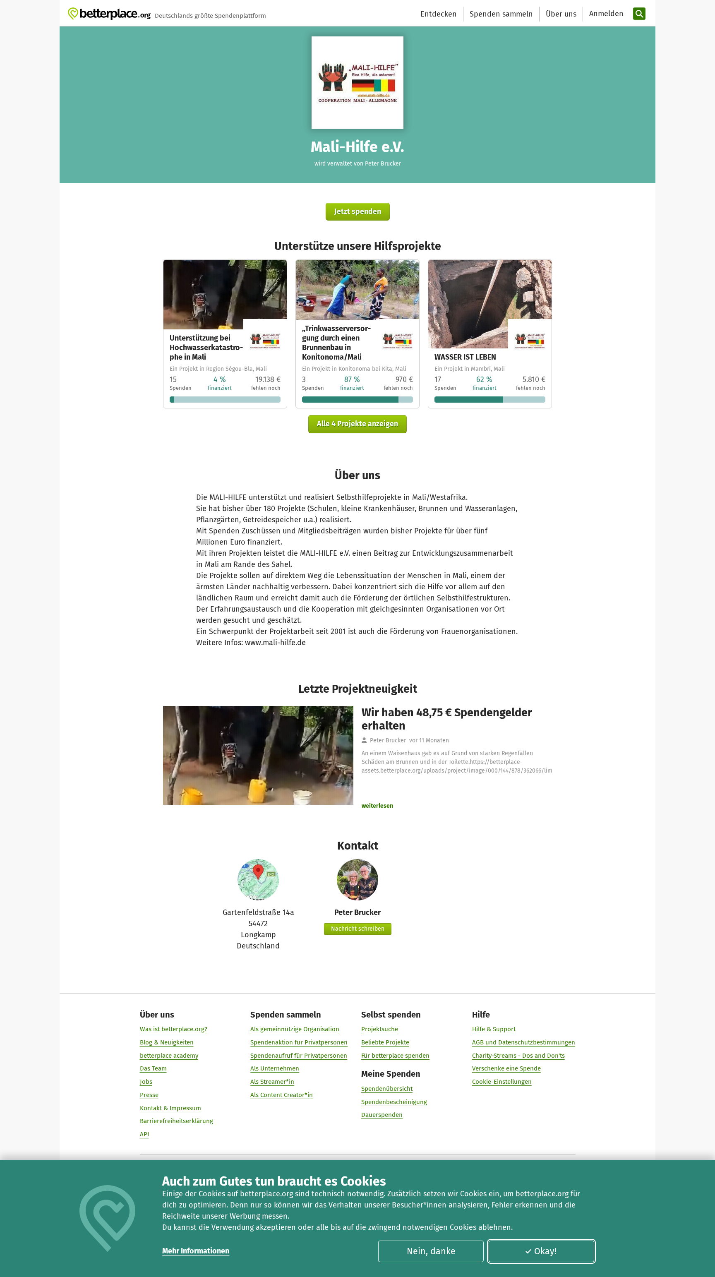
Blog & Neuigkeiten (167, 1042)
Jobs (146, 1081)
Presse (149, 1095)
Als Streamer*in (272, 1081)
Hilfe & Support (494, 1029)
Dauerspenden (382, 1115)
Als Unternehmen (274, 1068)
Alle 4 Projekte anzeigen (357, 423)
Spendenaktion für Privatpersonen (299, 1042)
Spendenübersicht (387, 1088)
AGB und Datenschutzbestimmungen (523, 1042)
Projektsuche (379, 1029)
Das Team (153, 1068)
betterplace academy (169, 1055)
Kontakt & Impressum (170, 1108)
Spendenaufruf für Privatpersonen (298, 1055)
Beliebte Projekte (385, 1042)
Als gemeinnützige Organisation (294, 1029)
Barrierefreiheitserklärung (176, 1121)
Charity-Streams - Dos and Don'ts (518, 1055)
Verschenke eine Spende (506, 1068)
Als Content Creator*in (281, 1095)
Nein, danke (431, 1251)
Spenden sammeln (501, 14)
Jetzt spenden (357, 211)
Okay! (545, 1251)
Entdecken (438, 14)
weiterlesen (377, 805)
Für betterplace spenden (395, 1055)
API (144, 1134)
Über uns (561, 14)
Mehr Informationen (195, 1250)
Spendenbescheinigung (394, 1102)
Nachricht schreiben (357, 928)
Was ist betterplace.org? (173, 1029)
